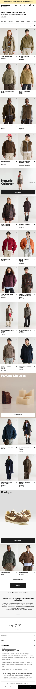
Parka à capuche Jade (25, 224)
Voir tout (3, 21)
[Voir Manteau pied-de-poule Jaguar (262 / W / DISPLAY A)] (9, 315)
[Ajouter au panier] (16, 57)
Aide (2, 640)
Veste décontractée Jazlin (7, 295)
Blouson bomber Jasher (24, 260)
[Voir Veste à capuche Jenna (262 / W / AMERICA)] (9, 431)
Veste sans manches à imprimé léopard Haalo (25, 295)
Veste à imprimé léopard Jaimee (5, 225)
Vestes (22, 21)
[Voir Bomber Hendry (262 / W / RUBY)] (9, 243)
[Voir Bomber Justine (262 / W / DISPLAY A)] (9, 146)
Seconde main (5, 645)
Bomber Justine (5, 161)
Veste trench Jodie (6, 56)
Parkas (17, 21)
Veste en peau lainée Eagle (6, 126)
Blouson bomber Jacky (24, 57)
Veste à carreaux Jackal (6, 367)
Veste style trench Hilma (24, 92)
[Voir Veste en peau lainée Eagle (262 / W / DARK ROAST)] (9, 110)
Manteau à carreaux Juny (25, 448)
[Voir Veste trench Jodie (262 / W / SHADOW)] (9, 41)
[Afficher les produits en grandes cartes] (30, 25)
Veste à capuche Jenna (7, 91)
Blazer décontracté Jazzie (25, 331)
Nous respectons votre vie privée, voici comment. (15, 669)
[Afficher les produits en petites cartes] (34, 25)
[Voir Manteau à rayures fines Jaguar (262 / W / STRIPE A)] (9, 467)
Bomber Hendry (5, 259)
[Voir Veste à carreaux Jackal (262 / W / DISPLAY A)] (9, 350)
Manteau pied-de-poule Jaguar (7, 331)
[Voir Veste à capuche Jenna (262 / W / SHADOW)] (9, 76)
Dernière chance (27, 1)
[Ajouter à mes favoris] (16, 29)
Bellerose (4, 635)
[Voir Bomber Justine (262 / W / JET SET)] (9, 557)
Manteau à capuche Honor (24, 483)
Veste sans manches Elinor (25, 126)
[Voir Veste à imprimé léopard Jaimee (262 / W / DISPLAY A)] (9, 209)
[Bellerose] (5, 6)
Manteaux (10, 21)
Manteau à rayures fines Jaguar (6, 483)
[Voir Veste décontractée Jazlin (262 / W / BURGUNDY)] (9, 279)
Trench (28, 21)
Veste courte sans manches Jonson (24, 162)
